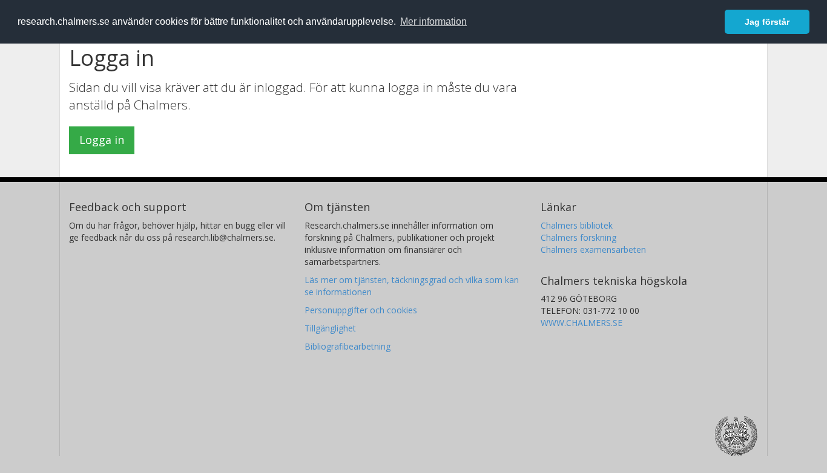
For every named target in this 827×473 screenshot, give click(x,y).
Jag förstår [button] (767, 22)
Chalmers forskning (578, 237)
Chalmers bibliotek (577, 225)
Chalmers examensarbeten (593, 249)
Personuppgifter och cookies (361, 310)
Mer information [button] (433, 21)
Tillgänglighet (330, 328)
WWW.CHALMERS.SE (581, 322)
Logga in (101, 139)
